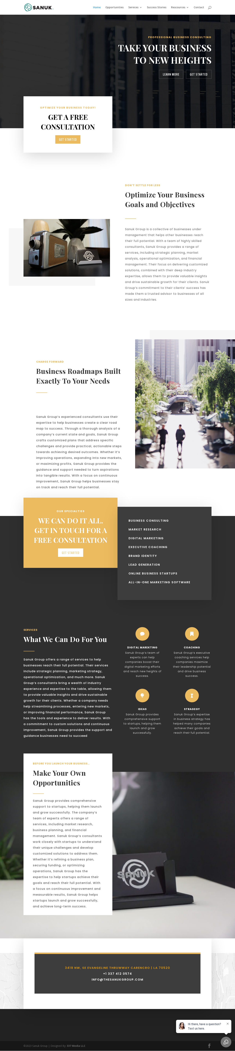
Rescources (178, 7)
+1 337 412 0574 (117, 974)
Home (97, 7)
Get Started (199, 74)
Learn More (171, 74)
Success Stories (156, 7)
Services (133, 7)
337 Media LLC (76, 1046)
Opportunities (114, 7)
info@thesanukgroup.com (117, 979)
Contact (199, 7)
